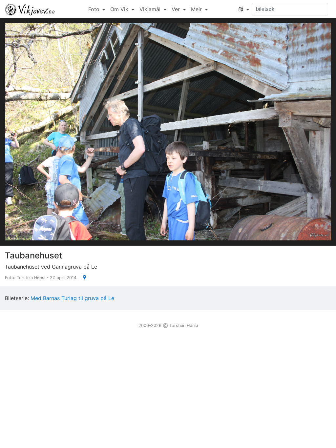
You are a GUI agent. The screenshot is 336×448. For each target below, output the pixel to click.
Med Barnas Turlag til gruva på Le (72, 298)
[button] (244, 9)
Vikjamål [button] (150, 9)
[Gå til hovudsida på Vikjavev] (29, 9)
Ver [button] (176, 9)
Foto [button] (94, 9)
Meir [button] (197, 9)
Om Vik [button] (120, 9)
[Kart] (82, 277)
